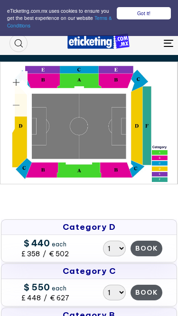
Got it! (143, 13)
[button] (18, 43)
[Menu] (146, 43)
